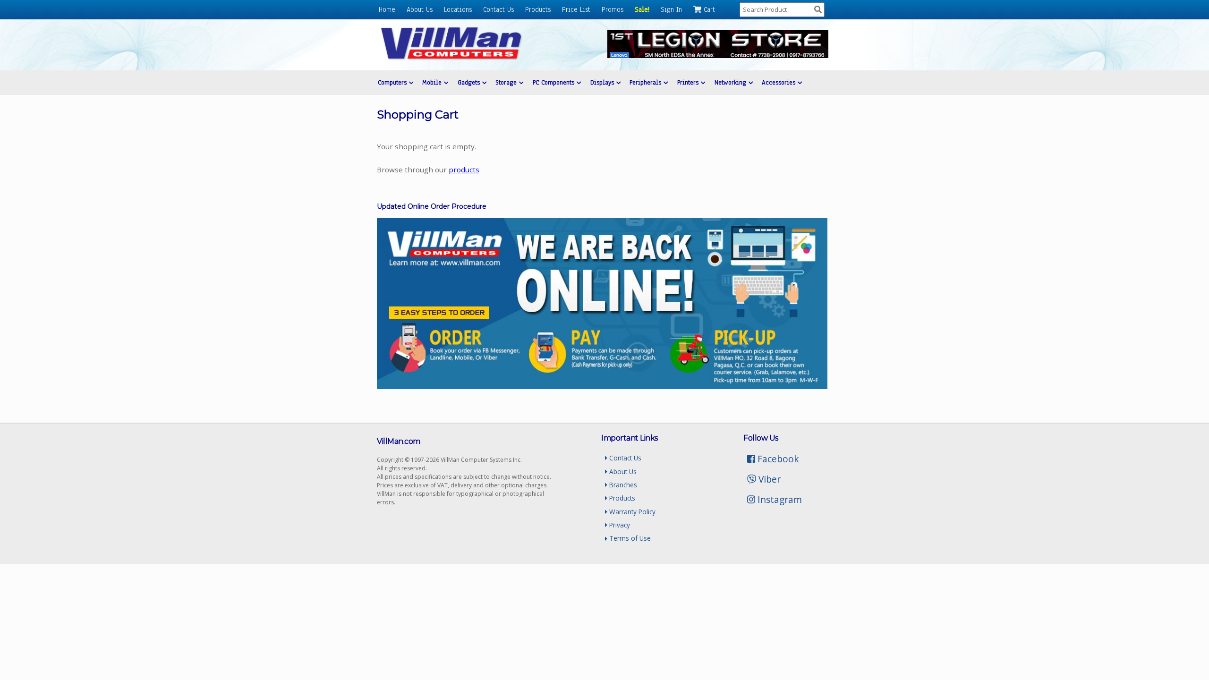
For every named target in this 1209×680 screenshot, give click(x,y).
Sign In (671, 9)
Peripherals (647, 82)
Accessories (780, 82)
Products (538, 9)
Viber (768, 479)
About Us (420, 9)
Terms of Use (629, 538)
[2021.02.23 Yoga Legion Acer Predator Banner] (717, 55)
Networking (732, 82)
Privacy (618, 524)
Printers (689, 82)
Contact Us (498, 9)
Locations (458, 9)
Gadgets (470, 82)
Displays (603, 82)
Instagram (778, 499)
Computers (393, 82)
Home (387, 9)
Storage (507, 82)
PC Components (555, 82)
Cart (708, 9)
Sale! (642, 9)
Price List (576, 9)
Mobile (433, 82)
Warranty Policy (631, 511)
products (464, 169)
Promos (612, 9)
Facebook (777, 458)
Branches (622, 484)
